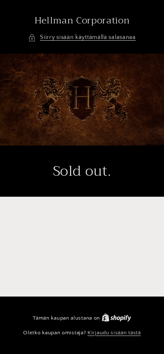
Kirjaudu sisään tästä (114, 333)
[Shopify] (116, 318)
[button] (82, 37)
